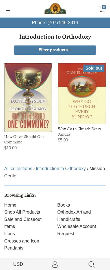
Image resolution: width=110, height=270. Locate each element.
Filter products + (55, 50)
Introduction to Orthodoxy (61, 168)
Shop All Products (22, 212)
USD (18, 264)
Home (10, 205)
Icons (9, 233)
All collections (18, 168)
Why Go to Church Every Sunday (79, 131)
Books (63, 205)
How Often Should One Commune (24, 139)
